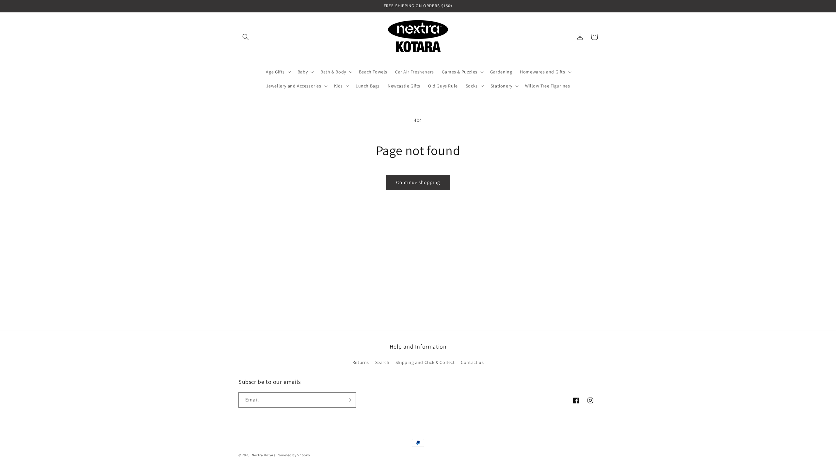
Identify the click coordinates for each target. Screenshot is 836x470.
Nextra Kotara (264, 455)
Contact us (472, 362)
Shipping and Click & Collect (425, 362)
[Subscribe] (348, 400)
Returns (360, 362)
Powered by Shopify (293, 455)
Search (382, 362)
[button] (245, 37)
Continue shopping (418, 182)
